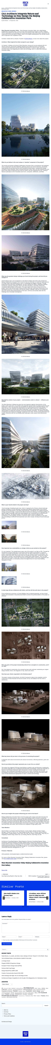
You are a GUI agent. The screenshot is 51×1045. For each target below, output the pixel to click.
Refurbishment (18, 994)
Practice (3, 994)
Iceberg (24, 991)
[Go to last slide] (4, 898)
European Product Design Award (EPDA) (12, 965)
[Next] (47, 898)
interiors (42, 991)
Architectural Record (19, 988)
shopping (43, 995)
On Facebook (42, 992)
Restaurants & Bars (29, 995)
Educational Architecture (40, 989)
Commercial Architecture (17, 989)
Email (20, 936)
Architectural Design (9, 11)
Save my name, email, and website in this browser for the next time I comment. (20, 940)
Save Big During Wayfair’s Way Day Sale (12, 875)
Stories (47, 995)
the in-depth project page (10, 858)
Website (37, 936)
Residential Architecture (10, 995)
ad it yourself (6, 988)
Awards (35, 988)
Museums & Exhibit (18, 992)
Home (3, 8)
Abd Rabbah (5, 20)
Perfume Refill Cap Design (8, 968)
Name (4, 936)
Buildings (39, 988)
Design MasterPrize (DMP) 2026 (10, 970)
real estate (12, 994)
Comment (5, 923)
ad (2, 988)
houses (15, 991)
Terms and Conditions (9, 1016)
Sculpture (38, 995)
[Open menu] (48, 4)
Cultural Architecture (27, 989)
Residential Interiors (21, 995)
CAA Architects (28, 38)
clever (47, 988)
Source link (4, 870)
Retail (35, 995)
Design (34, 989)
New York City (25, 992)
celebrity (43, 988)
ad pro (9, 988)
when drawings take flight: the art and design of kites (15, 975)
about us (6, 1010)
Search (3, 1003)
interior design (36, 991)
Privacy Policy (7, 1014)
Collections (4, 989)
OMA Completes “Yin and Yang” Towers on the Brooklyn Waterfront (38, 876)
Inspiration (29, 991)
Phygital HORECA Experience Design (11, 963)
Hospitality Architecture (7, 991)
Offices (36, 992)
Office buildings (31, 992)
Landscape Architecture (6, 992)
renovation (25, 994)
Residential (30, 994)
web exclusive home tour (11, 997)
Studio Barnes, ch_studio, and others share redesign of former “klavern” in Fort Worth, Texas (25, 956)
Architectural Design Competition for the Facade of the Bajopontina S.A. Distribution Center (24, 978)
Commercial (10, 989)
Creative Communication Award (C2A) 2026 (12, 973)
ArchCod (6, 1012)
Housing (20, 991)
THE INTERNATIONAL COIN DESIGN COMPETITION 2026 (16, 958)
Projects (7, 994)
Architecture (29, 988)
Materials (12, 992)
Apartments (13, 988)
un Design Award (6, 961)
